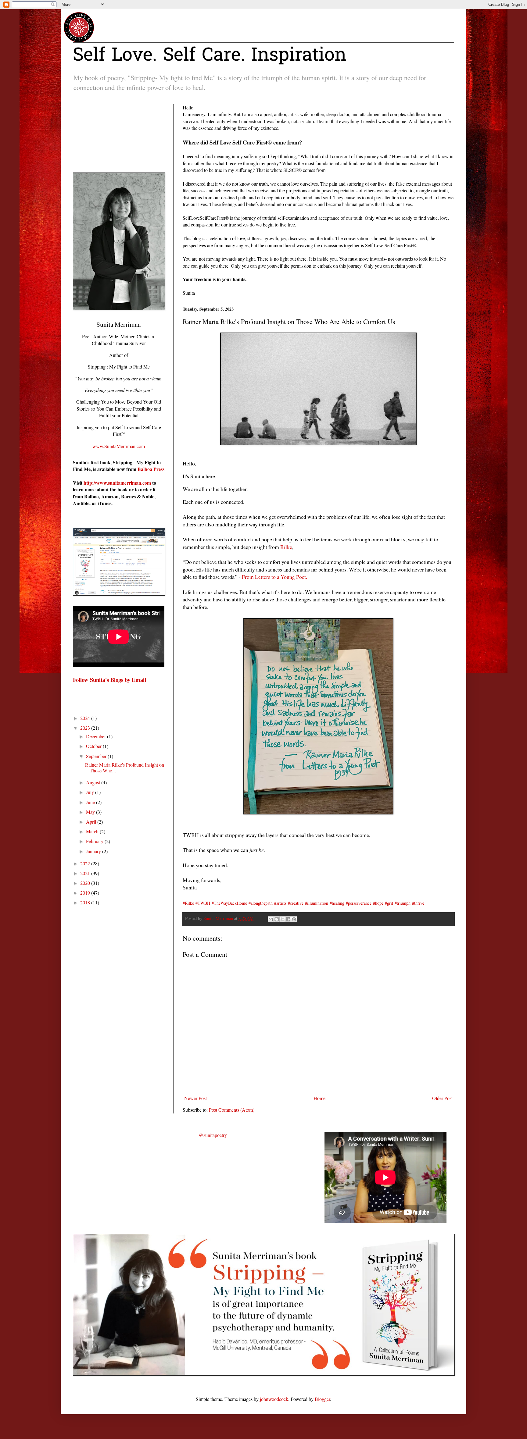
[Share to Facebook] (288, 919)
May (91, 812)
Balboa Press (151, 468)
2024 (85, 718)
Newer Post (195, 1098)
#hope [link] (378, 903)
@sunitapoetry (213, 1135)
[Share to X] (282, 919)
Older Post (442, 1098)
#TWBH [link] (202, 903)
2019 (85, 892)
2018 (85, 902)
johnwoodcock (274, 1399)
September (97, 756)
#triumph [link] (402, 903)
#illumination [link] (316, 903)
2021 (85, 873)
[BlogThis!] (277, 919)
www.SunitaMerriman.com (118, 446)
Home (319, 1098)
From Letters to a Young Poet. (274, 576)
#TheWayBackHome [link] (229, 903)
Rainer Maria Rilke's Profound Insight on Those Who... (124, 767)
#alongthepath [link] (261, 903)
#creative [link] (295, 903)
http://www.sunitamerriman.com (117, 482)
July (90, 792)
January (94, 851)
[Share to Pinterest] (294, 919)
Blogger (322, 1399)
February (95, 841)
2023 (85, 728)
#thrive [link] (418, 903)
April (91, 821)
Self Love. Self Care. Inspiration (209, 56)
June (91, 802)
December (96, 736)
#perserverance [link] (358, 903)
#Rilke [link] (188, 903)
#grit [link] (389, 903)
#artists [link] (280, 903)
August (93, 782)
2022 (85, 863)
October (94, 746)
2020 (85, 883)
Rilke (286, 546)
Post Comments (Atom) (231, 1109)
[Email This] (271, 919)
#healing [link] (337, 903)
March (93, 831)
